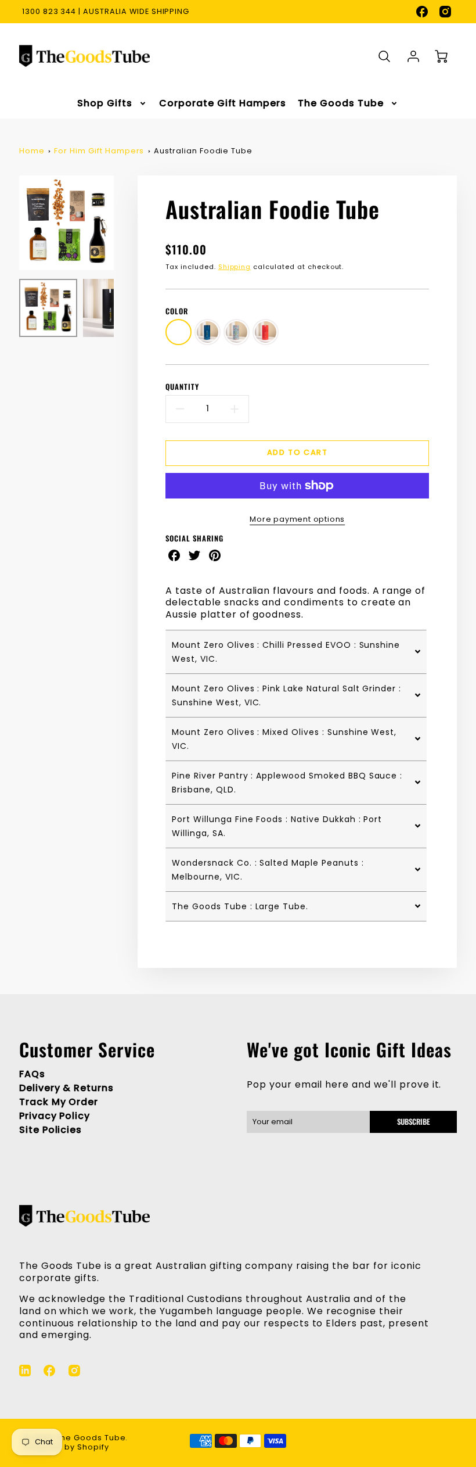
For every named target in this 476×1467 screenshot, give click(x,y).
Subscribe (413, 1121)
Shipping (234, 266)
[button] (296, 651)
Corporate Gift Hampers (222, 104)
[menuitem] (112, 104)
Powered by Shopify (66, 1447)
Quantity (182, 387)
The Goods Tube (340, 104)
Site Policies (50, 1129)
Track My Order (58, 1102)
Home (32, 151)
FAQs (32, 1074)
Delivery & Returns (66, 1088)
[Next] (122, 222)
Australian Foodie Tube (203, 151)
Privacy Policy (54, 1115)
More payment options (297, 519)
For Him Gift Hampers (99, 151)
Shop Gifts (104, 104)
